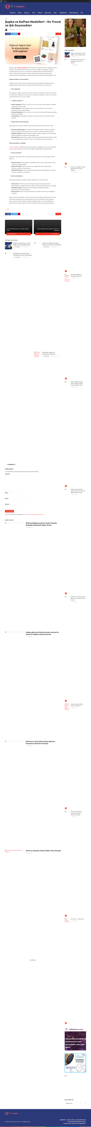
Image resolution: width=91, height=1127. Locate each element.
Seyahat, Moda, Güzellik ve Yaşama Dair (74, 1123)
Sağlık (20, 12)
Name (7, 492)
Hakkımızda (63, 1119)
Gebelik (40, 12)
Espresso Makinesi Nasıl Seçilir (76, 1121)
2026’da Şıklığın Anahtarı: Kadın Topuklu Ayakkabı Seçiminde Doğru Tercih (41, 524)
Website (7, 504)
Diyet (33, 12)
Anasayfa (12, 12)
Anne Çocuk (48, 12)
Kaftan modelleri (14, 147)
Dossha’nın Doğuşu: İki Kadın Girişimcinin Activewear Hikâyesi (51, 244)
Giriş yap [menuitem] (5, 1)
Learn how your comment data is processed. (33, 514)
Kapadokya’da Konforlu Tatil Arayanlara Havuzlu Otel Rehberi (22, 254)
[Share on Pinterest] (19, 34)
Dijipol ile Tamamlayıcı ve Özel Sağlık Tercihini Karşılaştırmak (21, 244)
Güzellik (26, 12)
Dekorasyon (63, 12)
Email (6, 498)
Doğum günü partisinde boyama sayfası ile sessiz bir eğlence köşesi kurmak (42, 633)
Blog (6, 18)
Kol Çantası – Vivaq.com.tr (77, 919)
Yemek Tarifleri (73, 12)
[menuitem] (1, 1)
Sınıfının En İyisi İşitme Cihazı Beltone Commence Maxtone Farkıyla (40, 742)
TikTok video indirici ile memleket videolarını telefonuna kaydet (76, 813)
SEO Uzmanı (27, 1121)
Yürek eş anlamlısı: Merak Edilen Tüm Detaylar (43, 851)
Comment (7, 474)
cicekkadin (12, 29)
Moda (55, 12)
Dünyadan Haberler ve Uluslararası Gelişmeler (48, 353)
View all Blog (32, 960)
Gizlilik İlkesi (71, 1119)
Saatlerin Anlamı (81, 1119)
